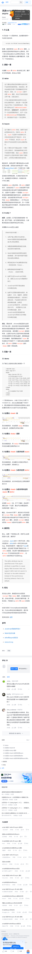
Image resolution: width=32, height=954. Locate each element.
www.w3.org (9, 642)
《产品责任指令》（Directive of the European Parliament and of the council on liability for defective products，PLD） (15, 937)
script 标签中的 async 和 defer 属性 (12, 889)
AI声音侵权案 (4, 934)
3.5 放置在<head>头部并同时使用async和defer (16, 758)
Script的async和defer (8, 910)
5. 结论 (4, 765)
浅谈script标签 (6, 861)
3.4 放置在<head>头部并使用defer (13, 755)
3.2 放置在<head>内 (9, 747)
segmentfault (9, 168)
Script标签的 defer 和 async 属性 (11, 841)
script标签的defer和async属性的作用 (12, 896)
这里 (11, 617)
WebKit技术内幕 (10, 633)
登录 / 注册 (14, 668)
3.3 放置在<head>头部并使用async (13, 753)
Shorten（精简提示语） (14, 934)
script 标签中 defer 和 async (10, 855)
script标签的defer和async (9, 882)
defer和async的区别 (11, 637)
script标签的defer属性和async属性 (12, 848)
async (12, 541)
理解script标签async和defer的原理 (12, 903)
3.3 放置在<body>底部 (9, 750)
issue (25, 546)
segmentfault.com (12, 22)
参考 (3, 768)
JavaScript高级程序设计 (12, 629)
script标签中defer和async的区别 (11, 923)
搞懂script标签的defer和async (10, 834)
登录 (27, 2)
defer (11, 543)
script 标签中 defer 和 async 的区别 (12, 827)
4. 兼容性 (4, 761)
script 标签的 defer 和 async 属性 (11, 875)
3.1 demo (5, 745)
